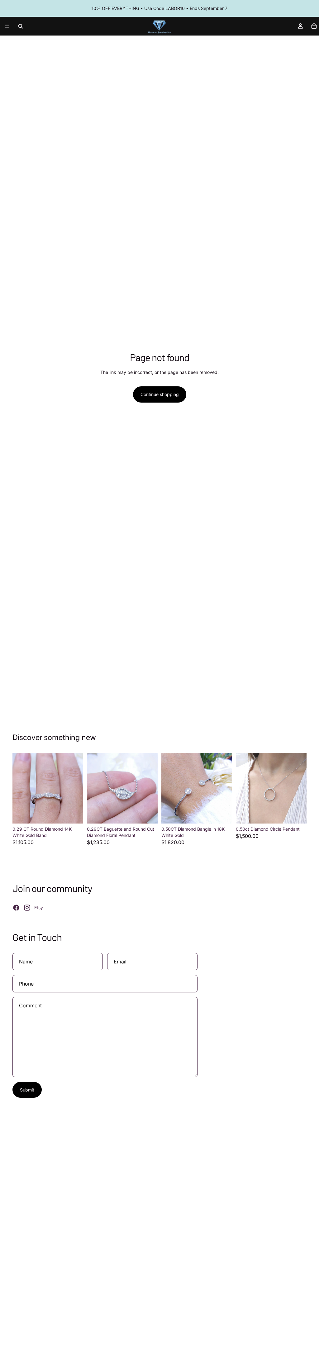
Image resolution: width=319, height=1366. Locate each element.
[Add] (73, 814)
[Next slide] (76, 788)
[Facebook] (16, 907)
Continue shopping (159, 394)
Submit (27, 1089)
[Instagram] (27, 907)
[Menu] (7, 26)
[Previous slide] (19, 788)
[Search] (20, 26)
